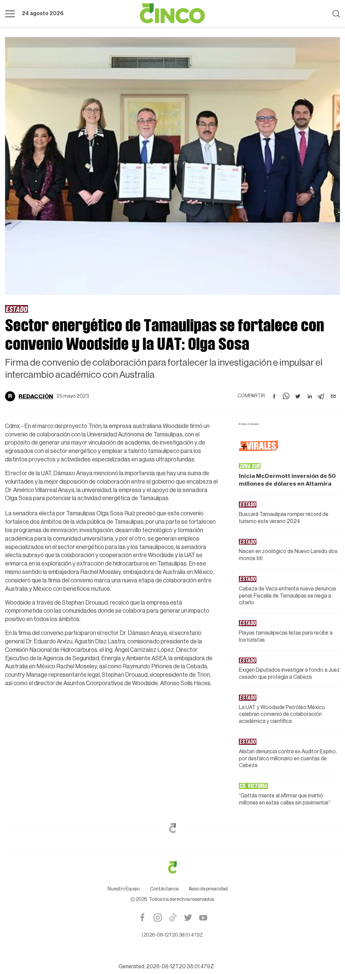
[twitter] (298, 396)
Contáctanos (164, 889)
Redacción (36, 396)
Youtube (203, 917)
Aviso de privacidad (208, 889)
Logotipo (172, 13)
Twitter (188, 917)
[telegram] (321, 396)
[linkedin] (310, 396)
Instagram (157, 917)
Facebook (142, 917)
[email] (333, 396)
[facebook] (274, 396)
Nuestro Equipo (123, 889)
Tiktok (172, 917)
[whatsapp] (286, 396)
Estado (16, 309)
